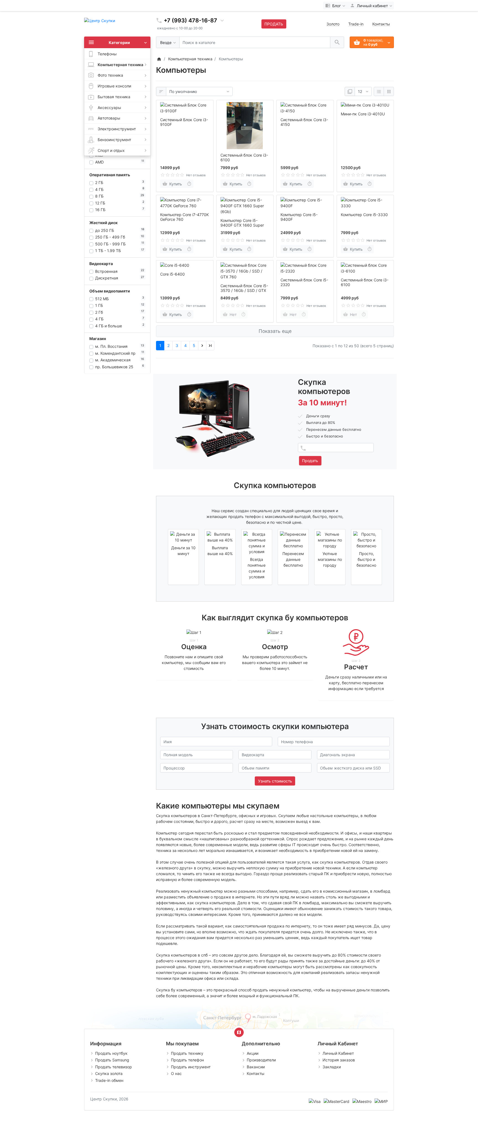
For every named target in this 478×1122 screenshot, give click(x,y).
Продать (310, 460)
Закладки (332, 1066)
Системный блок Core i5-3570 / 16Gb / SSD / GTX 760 (244, 290)
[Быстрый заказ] (189, 184)
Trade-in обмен (109, 1080)
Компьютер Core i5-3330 (364, 214)
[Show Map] (239, 1032)
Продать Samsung (112, 1060)
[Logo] (99, 20)
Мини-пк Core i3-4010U (363, 114)
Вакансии (256, 1066)
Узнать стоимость (275, 781)
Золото (332, 24)
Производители (261, 1060)
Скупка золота (109, 1073)
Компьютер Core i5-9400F (299, 217)
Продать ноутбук (111, 1053)
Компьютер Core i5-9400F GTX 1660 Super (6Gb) (242, 225)
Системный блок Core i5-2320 (304, 282)
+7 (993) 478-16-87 (190, 20)
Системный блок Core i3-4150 (304, 122)
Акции (252, 1053)
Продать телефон (187, 1060)
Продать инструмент (191, 1066)
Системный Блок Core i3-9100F (184, 122)
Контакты (381, 24)
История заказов (339, 1060)
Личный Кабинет (338, 1053)
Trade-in (355, 24)
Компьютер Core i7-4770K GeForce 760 (184, 217)
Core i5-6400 (172, 274)
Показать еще (275, 331)
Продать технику (187, 1053)
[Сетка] (389, 91)
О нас (176, 1073)
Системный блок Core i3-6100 (244, 157)
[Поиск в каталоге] (337, 42)
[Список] (379, 91)
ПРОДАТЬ (273, 24)
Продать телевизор (113, 1066)
